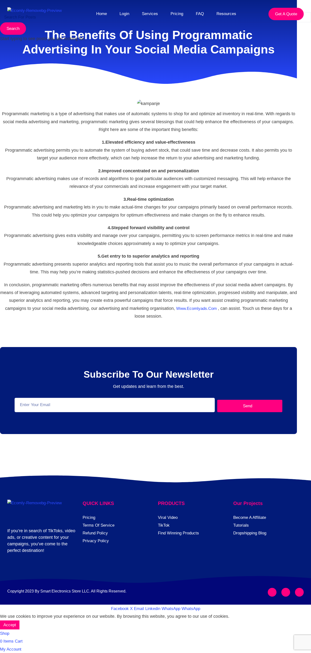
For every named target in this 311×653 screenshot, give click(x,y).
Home (101, 13)
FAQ (200, 13)
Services (150, 13)
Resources (226, 13)
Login (124, 13)
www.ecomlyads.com (196, 308)
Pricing (177, 13)
